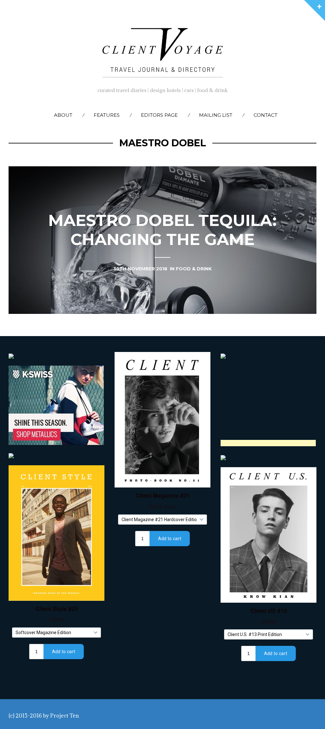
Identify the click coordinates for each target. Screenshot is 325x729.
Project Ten (64, 715)
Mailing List (215, 115)
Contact (265, 115)
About (63, 115)
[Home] (162, 51)
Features (107, 115)
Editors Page (159, 115)
